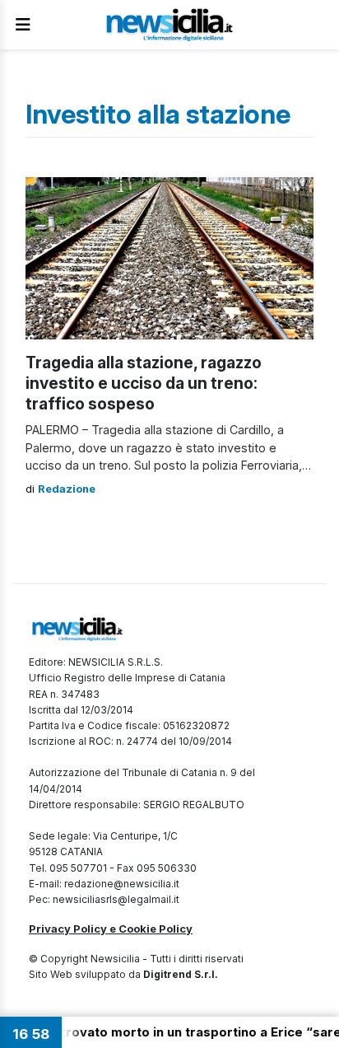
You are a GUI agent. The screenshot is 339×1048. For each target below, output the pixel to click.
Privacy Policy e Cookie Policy (111, 928)
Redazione (66, 489)
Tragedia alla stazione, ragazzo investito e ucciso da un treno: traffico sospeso (144, 383)
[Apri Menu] (23, 24)
